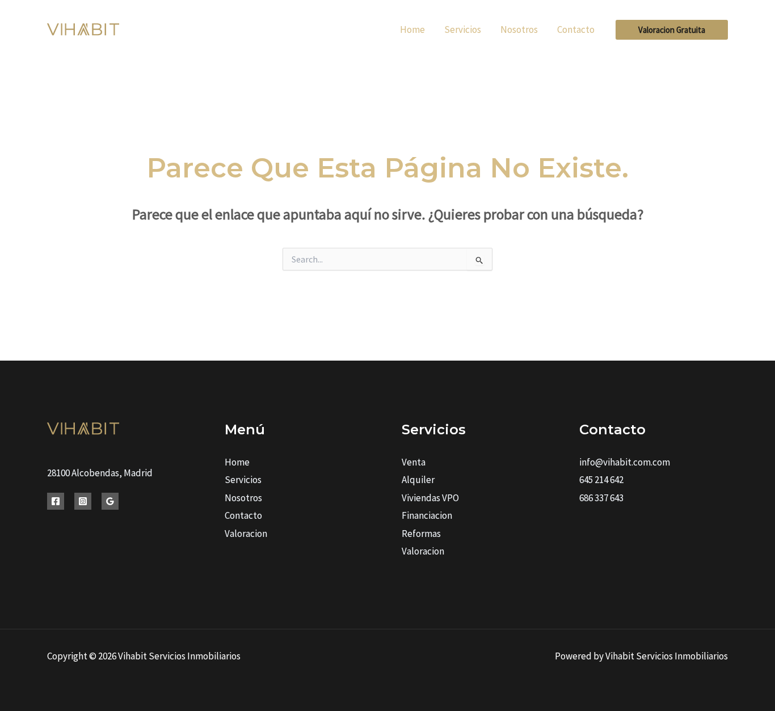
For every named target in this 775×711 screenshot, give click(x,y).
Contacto (243, 515)
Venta (414, 462)
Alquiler (418, 479)
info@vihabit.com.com (624, 462)
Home (237, 462)
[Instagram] (82, 501)
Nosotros (243, 498)
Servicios (243, 479)
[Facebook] (55, 501)
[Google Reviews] (110, 501)
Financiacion (427, 515)
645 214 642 (601, 479)
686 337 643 (601, 498)
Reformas (421, 533)
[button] (672, 30)
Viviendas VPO (430, 498)
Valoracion (246, 533)
